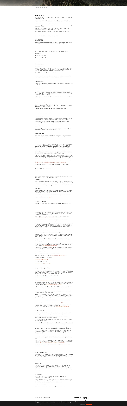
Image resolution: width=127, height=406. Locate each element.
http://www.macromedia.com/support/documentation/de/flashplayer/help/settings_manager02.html (50, 162)
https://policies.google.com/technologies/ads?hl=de (43, 263)
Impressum (40, 397)
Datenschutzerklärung (47, 397)
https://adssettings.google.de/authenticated (41, 259)
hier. (71, 402)
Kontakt (36, 397)
